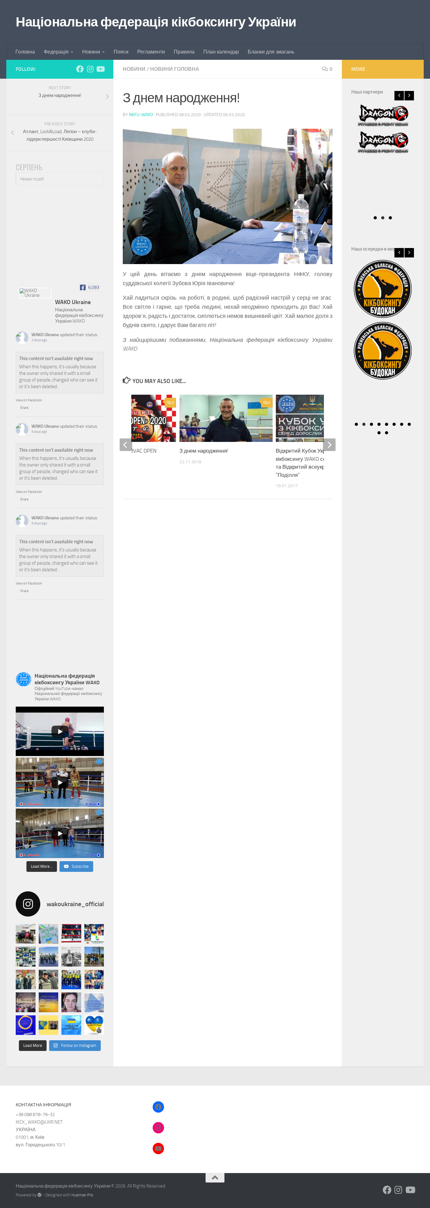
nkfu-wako (141, 114)
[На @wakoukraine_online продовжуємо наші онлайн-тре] (71, 1025)
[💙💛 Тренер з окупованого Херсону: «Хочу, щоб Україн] (49, 934)
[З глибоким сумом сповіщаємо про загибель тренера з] (71, 957)
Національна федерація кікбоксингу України (156, 22)
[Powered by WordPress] (39, 1195)
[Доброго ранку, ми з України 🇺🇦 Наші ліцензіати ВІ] (49, 957)
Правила (184, 52)
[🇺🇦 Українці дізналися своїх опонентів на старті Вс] (26, 934)
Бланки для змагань (271, 52)
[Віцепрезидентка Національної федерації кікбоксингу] (71, 1002)
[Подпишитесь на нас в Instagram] (90, 69)
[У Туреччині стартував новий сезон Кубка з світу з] (26, 980)
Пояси (121, 52)
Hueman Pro (82, 1195)
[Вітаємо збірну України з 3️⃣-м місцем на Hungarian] (26, 957)
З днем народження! (203, 451)
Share (24, 408)
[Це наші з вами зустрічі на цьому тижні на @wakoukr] (49, 1002)
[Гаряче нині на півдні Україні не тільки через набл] (49, 980)
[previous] (126, 444)
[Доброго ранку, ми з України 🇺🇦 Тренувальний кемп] (94, 957)
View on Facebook (29, 400)
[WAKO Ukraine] (35, 293)
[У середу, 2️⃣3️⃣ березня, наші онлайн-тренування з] (49, 1025)
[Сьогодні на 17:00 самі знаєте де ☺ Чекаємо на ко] (26, 1025)
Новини (91, 52)
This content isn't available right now (56, 358)
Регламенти (151, 52)
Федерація (56, 52)
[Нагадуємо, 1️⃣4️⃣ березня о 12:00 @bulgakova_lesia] (94, 1025)
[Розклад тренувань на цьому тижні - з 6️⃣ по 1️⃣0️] (94, 1002)
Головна (25, 52)
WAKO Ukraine (45, 334)
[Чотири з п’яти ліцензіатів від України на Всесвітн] (94, 934)
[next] (329, 444)
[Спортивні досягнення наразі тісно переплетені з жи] (71, 934)
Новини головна (174, 69)
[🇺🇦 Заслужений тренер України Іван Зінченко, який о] (71, 980)
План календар (221, 52)
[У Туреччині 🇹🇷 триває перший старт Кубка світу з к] (26, 1002)
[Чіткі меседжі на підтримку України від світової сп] (94, 980)
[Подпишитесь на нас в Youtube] (100, 69)
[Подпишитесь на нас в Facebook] (80, 69)
